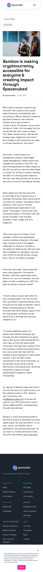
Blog (25, 535)
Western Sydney (9, 492)
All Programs (28, 496)
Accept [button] (21, 567)
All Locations (7, 496)
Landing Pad (28, 492)
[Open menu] (34, 5)
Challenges (7, 511)
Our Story (27, 526)
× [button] (38, 549)
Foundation (27, 530)
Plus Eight (27, 487)
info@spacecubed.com (13, 399)
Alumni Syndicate (29, 511)
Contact (26, 539)
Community (8, 25)
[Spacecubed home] (14, 5)
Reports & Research (10, 526)
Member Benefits (9, 530)
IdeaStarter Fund (29, 507)
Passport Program (9, 535)
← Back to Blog (9, 19)
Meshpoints (7, 507)
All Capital (27, 515)
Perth (5, 487)
